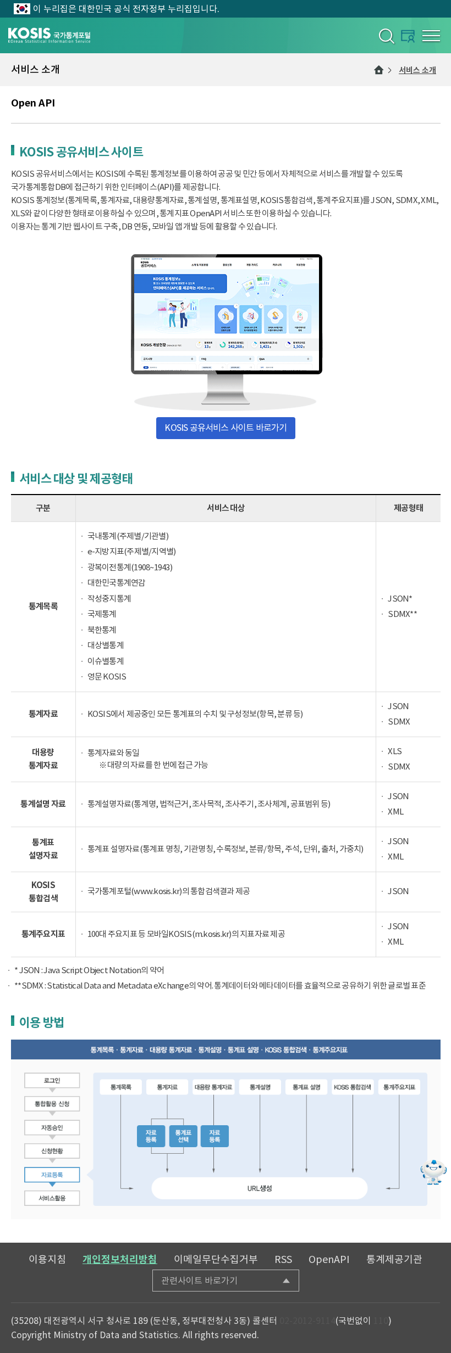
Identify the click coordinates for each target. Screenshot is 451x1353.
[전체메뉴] (431, 35)
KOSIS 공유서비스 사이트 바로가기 (225, 427)
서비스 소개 (417, 70)
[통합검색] (386, 35)
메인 (379, 70)
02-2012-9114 (307, 1320)
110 (380, 1320)
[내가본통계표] (407, 36)
